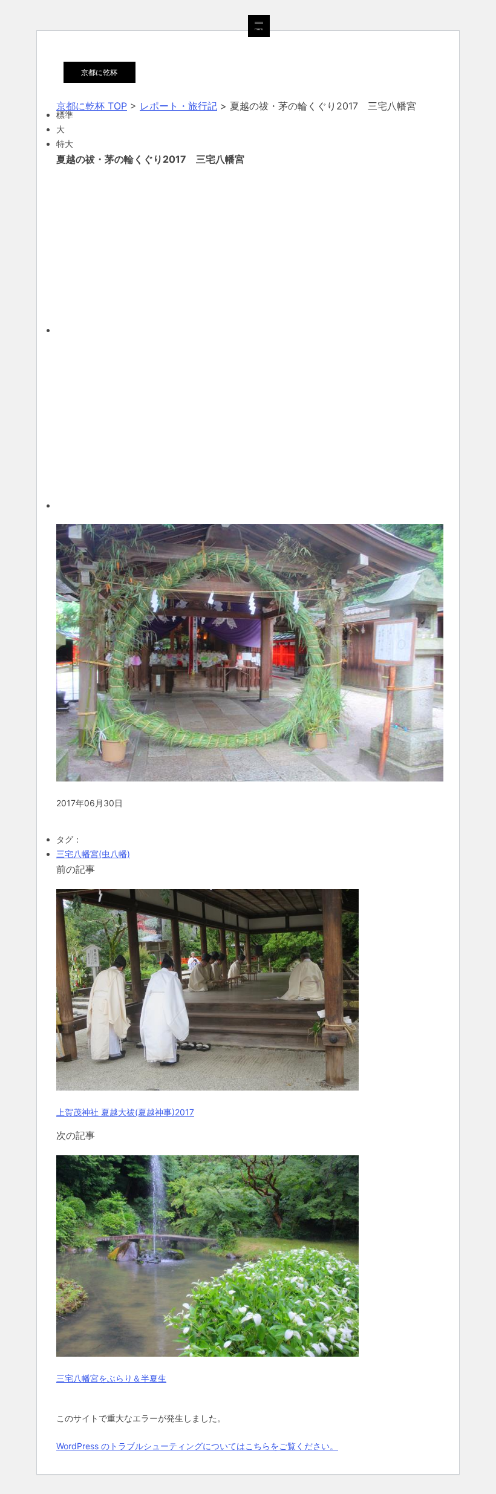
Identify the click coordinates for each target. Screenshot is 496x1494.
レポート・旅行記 (178, 106)
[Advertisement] (248, 248)
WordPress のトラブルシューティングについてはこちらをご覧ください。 (197, 1446)
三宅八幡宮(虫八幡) (93, 854)
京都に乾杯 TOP (91, 106)
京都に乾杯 (99, 72)
